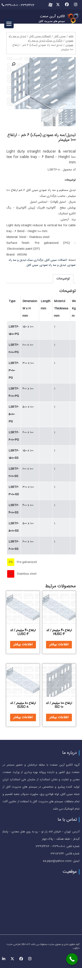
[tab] (63, 278)
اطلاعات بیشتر (59, 644)
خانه (71, 36)
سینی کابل (60, 36)
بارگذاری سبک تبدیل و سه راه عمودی (50, 43)
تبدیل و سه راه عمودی (53, 265)
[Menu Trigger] (9, 23)
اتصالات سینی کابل (40, 36)
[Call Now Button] (72, 959)
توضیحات (63, 279)
